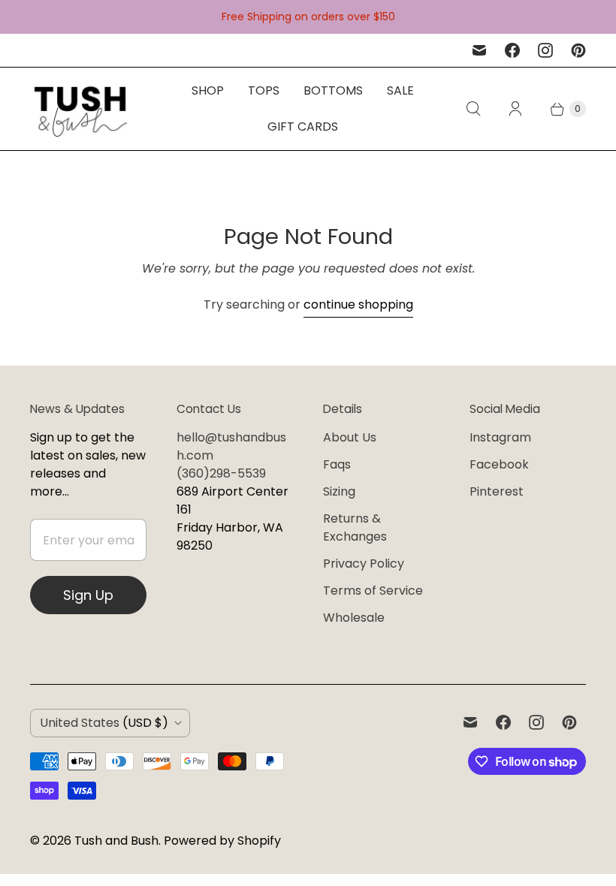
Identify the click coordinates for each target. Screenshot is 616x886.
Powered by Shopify (222, 840)
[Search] (473, 109)
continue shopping (358, 304)
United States (104, 722)
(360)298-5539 (221, 473)
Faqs (337, 464)
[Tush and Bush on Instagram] (545, 50)
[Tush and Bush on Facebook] (512, 50)
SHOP (208, 90)
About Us (349, 437)
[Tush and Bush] (80, 109)
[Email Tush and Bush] (479, 50)
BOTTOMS (333, 90)
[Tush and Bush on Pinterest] (578, 50)
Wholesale (354, 617)
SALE (400, 90)
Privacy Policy (363, 563)
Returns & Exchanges (355, 527)
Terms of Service (373, 590)
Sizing (339, 491)
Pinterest (497, 491)
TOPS (263, 90)
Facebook (499, 464)
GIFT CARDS (302, 126)
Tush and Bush (116, 840)
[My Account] (515, 109)
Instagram (500, 437)
